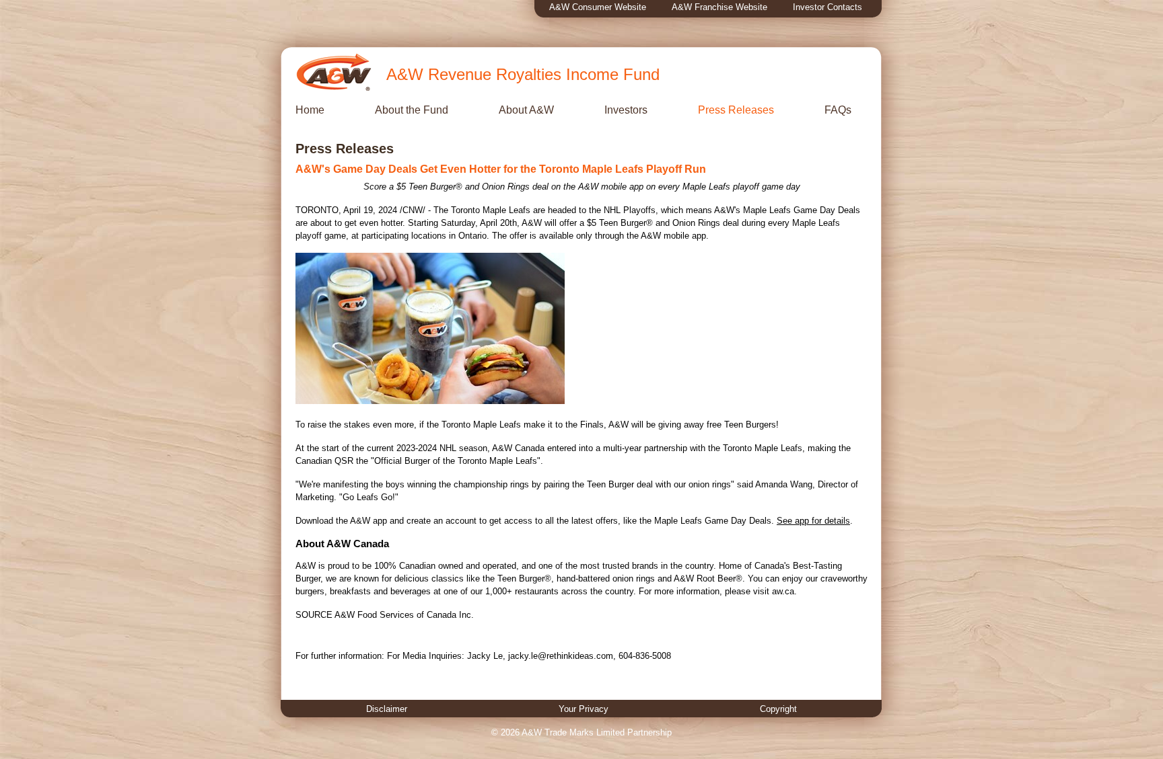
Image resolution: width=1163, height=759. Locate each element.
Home (309, 110)
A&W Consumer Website (597, 7)
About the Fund (411, 110)
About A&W (526, 110)
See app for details (813, 521)
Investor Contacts (827, 7)
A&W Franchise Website (719, 7)
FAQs (837, 110)
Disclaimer (386, 709)
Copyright (778, 709)
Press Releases (736, 110)
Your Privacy (583, 709)
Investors (625, 110)
